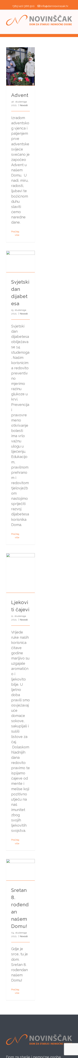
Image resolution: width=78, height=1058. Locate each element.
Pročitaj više (15, 233)
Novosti (24, 105)
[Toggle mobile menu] (70, 28)
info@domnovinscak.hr (54, 6)
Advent (19, 95)
